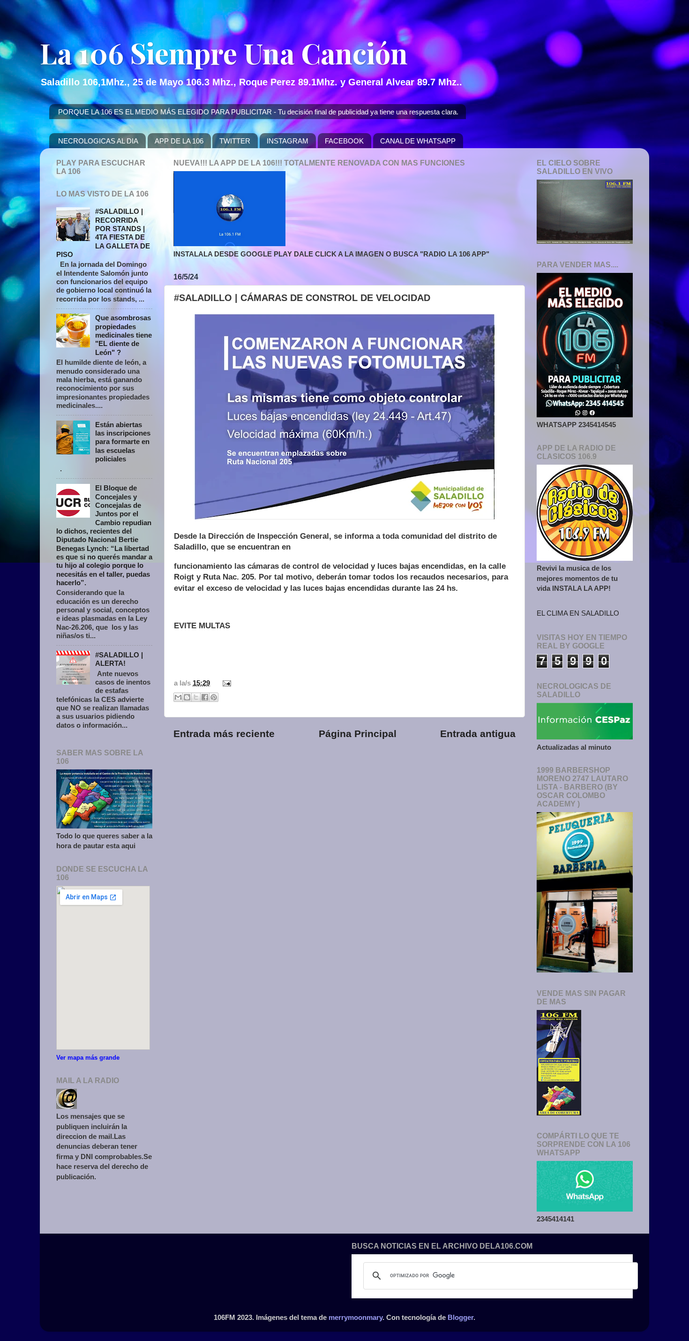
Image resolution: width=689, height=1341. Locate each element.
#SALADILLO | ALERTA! (119, 659)
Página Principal (358, 733)
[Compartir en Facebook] (205, 697)
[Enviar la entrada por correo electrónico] (225, 683)
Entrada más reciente (224, 733)
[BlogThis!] (187, 697)
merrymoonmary (355, 1317)
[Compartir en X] (196, 697)
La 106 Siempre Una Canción (224, 52)
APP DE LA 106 (179, 141)
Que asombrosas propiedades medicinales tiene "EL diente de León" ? (123, 335)
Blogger (460, 1317)
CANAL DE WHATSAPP (418, 141)
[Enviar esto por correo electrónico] (178, 697)
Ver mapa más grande (88, 1057)
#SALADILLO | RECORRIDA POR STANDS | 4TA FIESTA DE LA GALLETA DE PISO (103, 232)
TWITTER (234, 141)
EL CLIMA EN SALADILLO (578, 613)
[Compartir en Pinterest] (213, 697)
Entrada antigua (478, 733)
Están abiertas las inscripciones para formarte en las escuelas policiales (122, 442)
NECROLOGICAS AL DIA (98, 141)
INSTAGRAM (287, 141)
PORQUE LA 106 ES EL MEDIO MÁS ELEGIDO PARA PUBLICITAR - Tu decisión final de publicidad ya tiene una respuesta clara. (258, 112)
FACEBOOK (344, 141)
